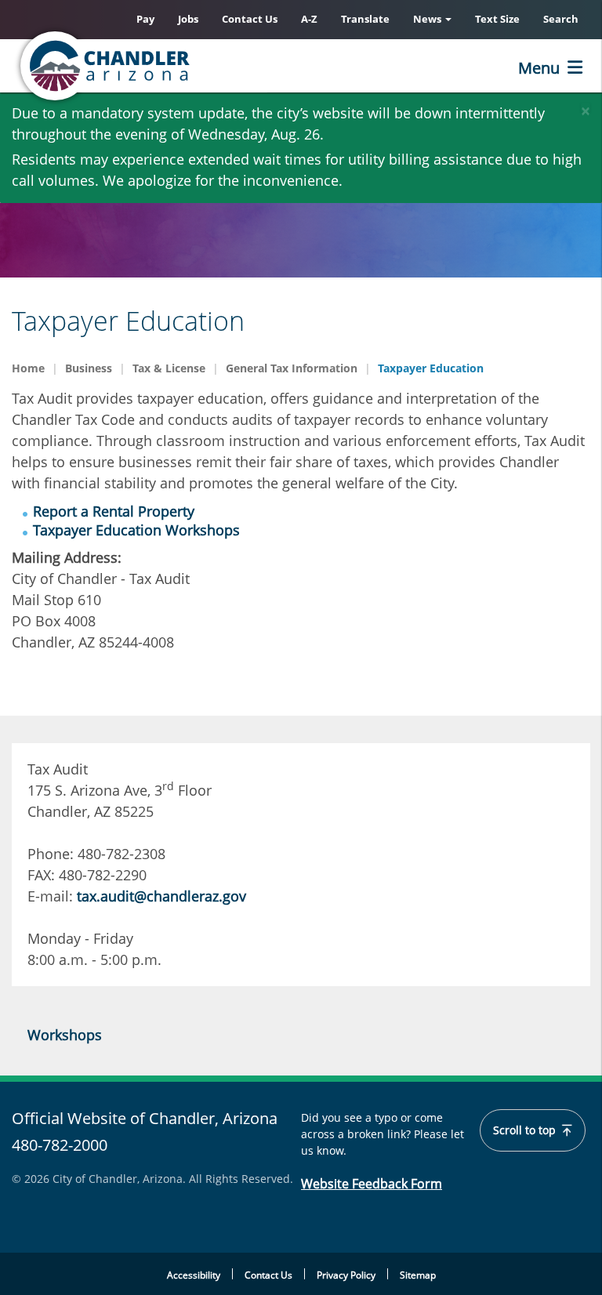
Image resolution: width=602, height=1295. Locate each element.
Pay (145, 19)
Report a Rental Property (113, 511)
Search (560, 19)
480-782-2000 (59, 1144)
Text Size (497, 19)
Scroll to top (526, 1130)
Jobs (188, 19)
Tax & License (168, 368)
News (428, 19)
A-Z (309, 19)
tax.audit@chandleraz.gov (161, 896)
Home (28, 368)
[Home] (168, 66)
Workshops (64, 1034)
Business (88, 368)
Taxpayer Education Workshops (136, 530)
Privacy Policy (346, 1275)
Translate (365, 19)
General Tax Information (291, 368)
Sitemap (418, 1275)
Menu (539, 67)
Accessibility (193, 1275)
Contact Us (249, 19)
